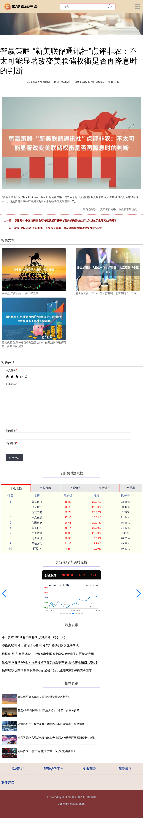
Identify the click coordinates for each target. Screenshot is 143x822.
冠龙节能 (37, 512)
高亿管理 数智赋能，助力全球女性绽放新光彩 (44, 696)
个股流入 (75, 488)
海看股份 (37, 538)
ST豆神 (37, 548)
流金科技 (37, 507)
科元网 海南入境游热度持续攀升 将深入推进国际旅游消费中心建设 (56, 737)
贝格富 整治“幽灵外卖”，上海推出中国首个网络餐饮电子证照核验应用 (48, 654)
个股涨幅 (16, 488)
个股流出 (105, 488)
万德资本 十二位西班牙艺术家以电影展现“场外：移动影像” (51, 724)
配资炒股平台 (54, 768)
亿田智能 (37, 522)
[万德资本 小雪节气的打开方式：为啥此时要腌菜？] (9, 753)
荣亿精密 (37, 501)
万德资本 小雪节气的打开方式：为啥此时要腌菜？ (47, 751)
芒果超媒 (37, 533)
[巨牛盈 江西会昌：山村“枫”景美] (34, 269)
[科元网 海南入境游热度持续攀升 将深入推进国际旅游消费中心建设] (9, 740)
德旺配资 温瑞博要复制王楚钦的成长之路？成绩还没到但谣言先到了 (47, 670)
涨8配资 (18, 768)
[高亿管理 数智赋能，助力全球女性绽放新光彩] (9, 699)
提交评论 (14, 458)
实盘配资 (89, 768)
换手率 (130, 488)
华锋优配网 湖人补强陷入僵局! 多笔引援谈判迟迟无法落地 (40, 645)
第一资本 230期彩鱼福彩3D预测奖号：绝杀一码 (33, 637)
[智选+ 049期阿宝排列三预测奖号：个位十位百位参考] (9, 712)
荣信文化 (37, 543)
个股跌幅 (45, 488)
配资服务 (125, 768)
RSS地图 (77, 797)
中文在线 (37, 517)
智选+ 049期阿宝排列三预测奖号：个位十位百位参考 (48, 710)
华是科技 (37, 527)
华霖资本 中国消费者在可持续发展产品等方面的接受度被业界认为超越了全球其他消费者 (65, 220)
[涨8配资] (21, 6)
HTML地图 (89, 797)
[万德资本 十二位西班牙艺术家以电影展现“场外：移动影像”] (9, 726)
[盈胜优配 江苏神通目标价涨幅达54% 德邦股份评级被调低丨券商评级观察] (34, 318)
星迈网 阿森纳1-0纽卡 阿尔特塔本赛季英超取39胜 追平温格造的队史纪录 (50, 662)
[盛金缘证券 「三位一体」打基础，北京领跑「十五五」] (108, 269)
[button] (4, 593)
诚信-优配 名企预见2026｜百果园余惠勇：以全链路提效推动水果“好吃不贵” (58, 228)
